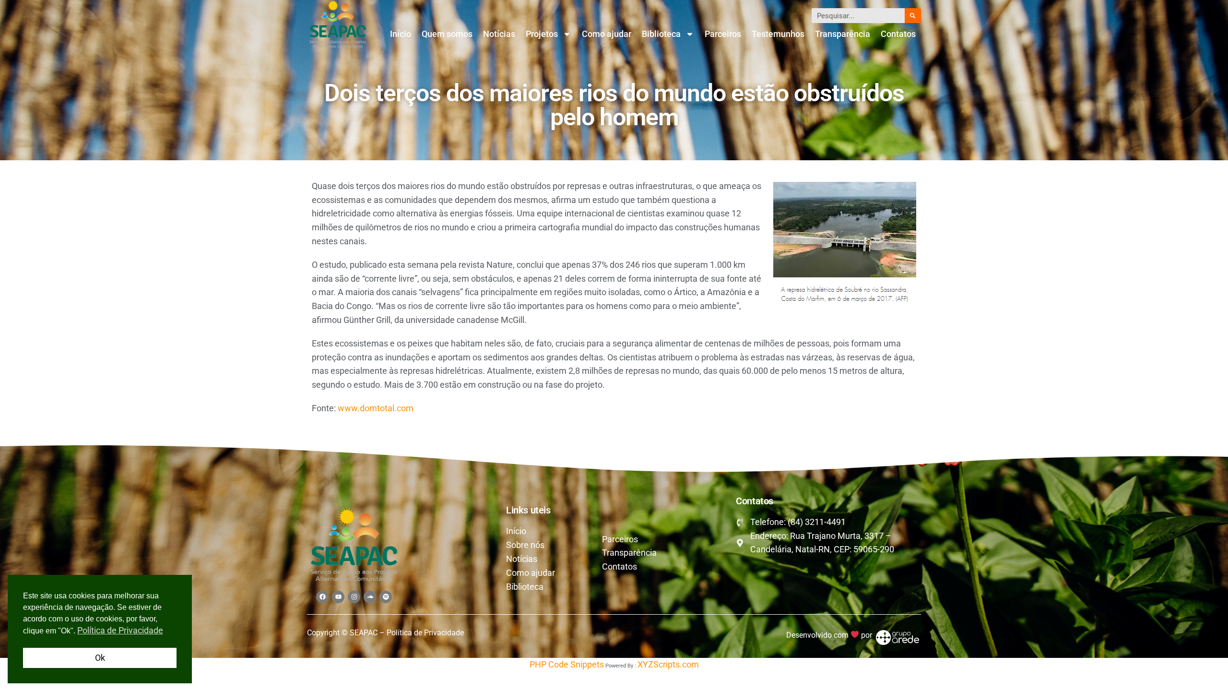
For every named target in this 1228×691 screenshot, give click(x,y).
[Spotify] (385, 597)
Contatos (898, 34)
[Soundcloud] (370, 597)
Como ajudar (606, 34)
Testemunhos (778, 34)
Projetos (542, 34)
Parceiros (723, 34)
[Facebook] (322, 597)
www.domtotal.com (375, 408)
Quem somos (447, 34)
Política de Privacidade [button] (120, 630)
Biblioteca (661, 34)
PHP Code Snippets (567, 664)
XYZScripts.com (668, 664)
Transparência (842, 34)
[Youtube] (338, 597)
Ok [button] (100, 658)
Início (400, 34)
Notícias (499, 34)
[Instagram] (354, 597)
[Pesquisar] (913, 15)
